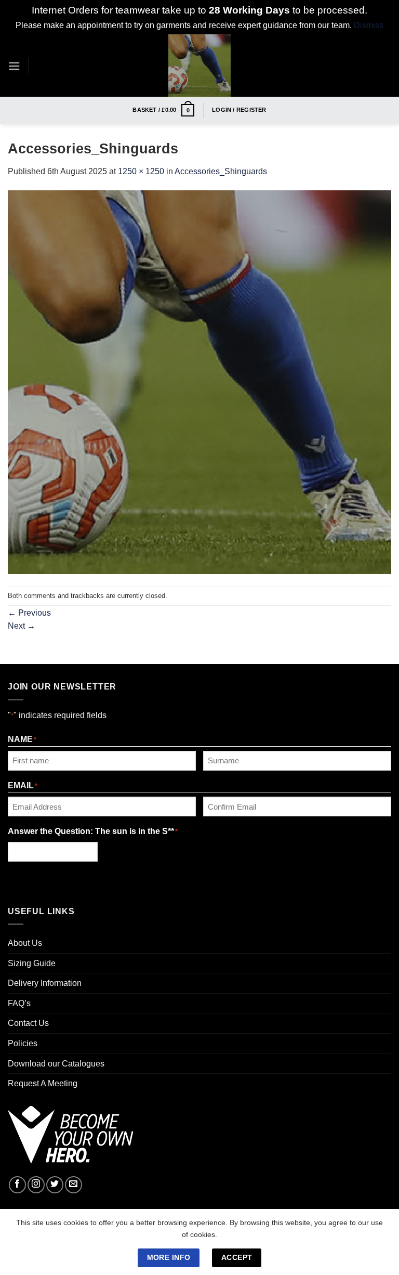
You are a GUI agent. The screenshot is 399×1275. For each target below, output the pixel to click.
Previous (29, 612)
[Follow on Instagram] (36, 1184)
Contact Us (28, 1023)
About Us (25, 943)
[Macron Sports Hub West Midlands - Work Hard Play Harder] (199, 65)
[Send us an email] (73, 1184)
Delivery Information (45, 983)
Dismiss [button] (368, 25)
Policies (22, 1043)
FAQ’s (19, 1003)
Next (21, 625)
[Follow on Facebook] (17, 1184)
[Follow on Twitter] (54, 1184)
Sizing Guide (32, 963)
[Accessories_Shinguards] (199, 381)
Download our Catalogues (56, 1063)
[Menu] (14, 66)
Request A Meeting (42, 1083)
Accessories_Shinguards (221, 171)
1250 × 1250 (141, 171)
